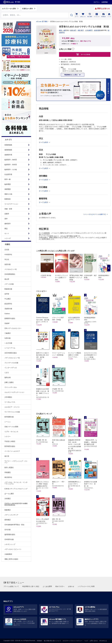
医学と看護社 (9, 467)
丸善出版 (7, 338)
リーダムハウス (9, 402)
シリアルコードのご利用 (86, 586)
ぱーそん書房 (9, 493)
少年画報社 (8, 397)
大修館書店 (8, 554)
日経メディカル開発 (11, 427)
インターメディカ (10, 367)
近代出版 (7, 529)
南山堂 (6, 279)
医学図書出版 (9, 417)
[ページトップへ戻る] (105, 639)
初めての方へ (60, 586)
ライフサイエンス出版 (12, 412)
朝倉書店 (7, 510)
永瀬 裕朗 (97, 30)
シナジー (7, 436)
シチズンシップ (9, 544)
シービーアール (9, 348)
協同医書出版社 (9, 534)
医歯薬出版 (8, 289)
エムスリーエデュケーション (14, 392)
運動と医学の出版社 (11, 559)
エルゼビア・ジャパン (12, 407)
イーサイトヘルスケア (12, 451)
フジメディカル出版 (11, 363)
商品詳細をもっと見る (71, 75)
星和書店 (7, 520)
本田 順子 (81, 30)
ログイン (97, 2)
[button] (108, 268)
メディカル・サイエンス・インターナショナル (15, 483)
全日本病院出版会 (10, 353)
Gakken (7, 313)
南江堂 (6, 456)
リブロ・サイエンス (11, 431)
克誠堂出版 (8, 308)
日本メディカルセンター (12, 328)
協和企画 (7, 377)
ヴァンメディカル (10, 387)
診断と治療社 (9, 382)
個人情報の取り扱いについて (52, 640)
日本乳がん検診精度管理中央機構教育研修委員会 (15, 504)
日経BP (7, 323)
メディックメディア (11, 515)
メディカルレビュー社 (12, 358)
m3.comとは (103, 640)
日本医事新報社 (9, 274)
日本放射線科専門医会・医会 (14, 525)
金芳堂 (6, 294)
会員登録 (105, 2)
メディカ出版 (9, 284)
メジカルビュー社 (10, 269)
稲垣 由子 (73, 30)
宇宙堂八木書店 (9, 441)
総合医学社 (8, 304)
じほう (6, 372)
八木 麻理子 (89, 30)
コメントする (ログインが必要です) (94, 214)
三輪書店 (7, 333)
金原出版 (7, 264)
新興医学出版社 (9, 318)
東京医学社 (8, 477)
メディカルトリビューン (12, 549)
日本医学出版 (9, 539)
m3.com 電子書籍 (41, 21)
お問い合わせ (94, 640)
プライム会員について (11, 586)
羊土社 (6, 259)
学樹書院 (7, 472)
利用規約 (39, 640)
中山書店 (7, 299)
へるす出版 (8, 343)
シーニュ (7, 422)
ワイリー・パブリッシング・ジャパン (15, 461)
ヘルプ (86, 640)
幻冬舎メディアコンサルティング (15, 489)
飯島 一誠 (62, 30)
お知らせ (71, 586)
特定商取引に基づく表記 (30, 586)
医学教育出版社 (9, 446)
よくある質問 (47, 586)
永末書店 (7, 498)
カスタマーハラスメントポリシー (72, 640)
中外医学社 (8, 254)
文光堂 (6, 249)
